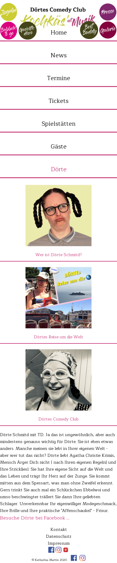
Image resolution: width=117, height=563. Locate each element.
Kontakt (58, 529)
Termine (58, 78)
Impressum (59, 543)
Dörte (59, 169)
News (58, 55)
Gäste (59, 146)
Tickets (58, 101)
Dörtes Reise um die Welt (58, 337)
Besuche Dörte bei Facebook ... (34, 518)
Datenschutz (58, 536)
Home (58, 32)
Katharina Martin (58, 18)
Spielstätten (59, 124)
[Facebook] (52, 551)
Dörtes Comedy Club (58, 419)
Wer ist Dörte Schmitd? (58, 254)
